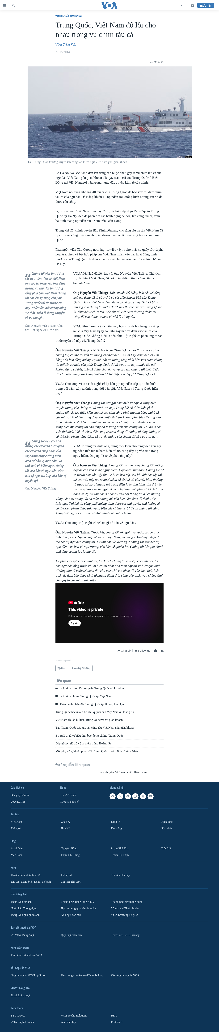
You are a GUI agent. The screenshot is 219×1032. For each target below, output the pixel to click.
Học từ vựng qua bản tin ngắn (78, 908)
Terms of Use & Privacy (125, 935)
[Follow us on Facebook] (113, 796)
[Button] (157, 62)
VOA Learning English (124, 915)
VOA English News (22, 1022)
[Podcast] (143, 796)
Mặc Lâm (16, 855)
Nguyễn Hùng (69, 848)
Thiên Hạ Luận (120, 855)
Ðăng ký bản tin (20, 795)
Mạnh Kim (17, 848)
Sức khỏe (166, 828)
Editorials (116, 1022)
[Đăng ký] (150, 796)
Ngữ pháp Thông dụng (24, 908)
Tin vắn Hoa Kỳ (120, 875)
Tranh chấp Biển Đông (68, 16)
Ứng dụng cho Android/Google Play (82, 975)
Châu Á (65, 822)
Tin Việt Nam (68, 795)
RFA (114, 1015)
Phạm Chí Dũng (70, 855)
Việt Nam (16, 822)
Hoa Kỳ (65, 828)
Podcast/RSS (18, 802)
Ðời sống (116, 828)
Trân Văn (166, 848)
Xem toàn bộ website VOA (26, 955)
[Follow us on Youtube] (128, 796)
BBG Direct (18, 1015)
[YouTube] (192, 5)
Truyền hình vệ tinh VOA (26, 875)
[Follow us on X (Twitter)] (120, 796)
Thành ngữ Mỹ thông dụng (127, 902)
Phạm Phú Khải (120, 848)
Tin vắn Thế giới (70, 882)
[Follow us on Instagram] (135, 796)
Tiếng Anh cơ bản (21, 902)
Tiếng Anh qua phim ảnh (25, 915)
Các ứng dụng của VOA (125, 975)
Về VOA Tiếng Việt (22, 935)
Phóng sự (66, 875)
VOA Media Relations (74, 1015)
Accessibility (68, 1022)
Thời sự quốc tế (69, 802)
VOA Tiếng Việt (65, 44)
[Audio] (182, 5)
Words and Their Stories (125, 908)
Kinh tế (115, 822)
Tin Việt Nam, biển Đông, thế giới (31, 882)
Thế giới (16, 828)
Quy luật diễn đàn (71, 935)
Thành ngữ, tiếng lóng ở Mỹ (77, 902)
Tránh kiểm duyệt (21, 995)
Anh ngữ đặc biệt (71, 915)
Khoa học (167, 822)
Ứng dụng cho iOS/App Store (28, 975)
